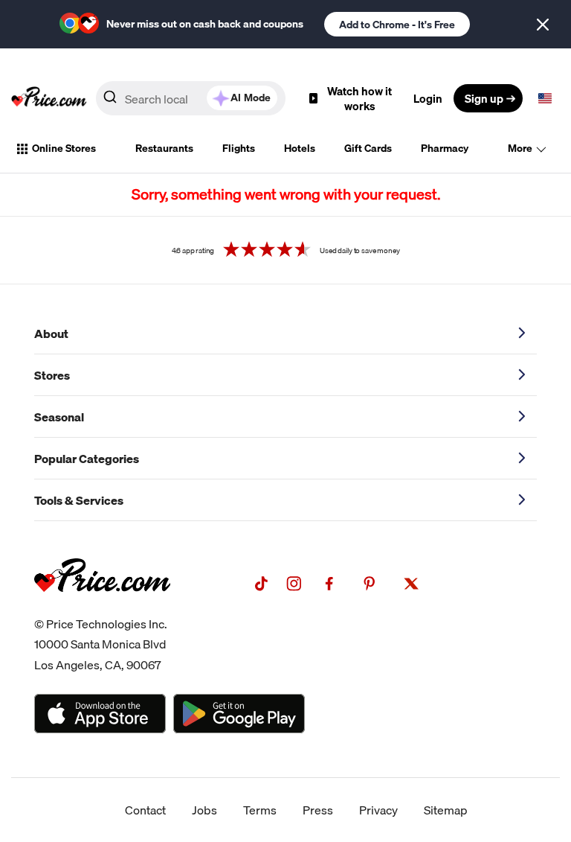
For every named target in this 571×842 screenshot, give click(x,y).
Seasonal (59, 417)
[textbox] (545, 98)
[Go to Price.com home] (49, 98)
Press (318, 810)
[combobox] (190, 98)
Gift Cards (368, 148)
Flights (238, 148)
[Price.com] (102, 608)
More (520, 148)
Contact (145, 810)
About (51, 333)
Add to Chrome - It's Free (397, 24)
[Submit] (110, 101)
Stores (52, 375)
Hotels (299, 148)
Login (427, 98)
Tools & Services (78, 500)
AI (250, 97)
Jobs (204, 810)
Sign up (484, 98)
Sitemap (446, 810)
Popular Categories (86, 458)
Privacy (378, 810)
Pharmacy (444, 148)
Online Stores (64, 148)
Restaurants (164, 148)
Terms (260, 810)
